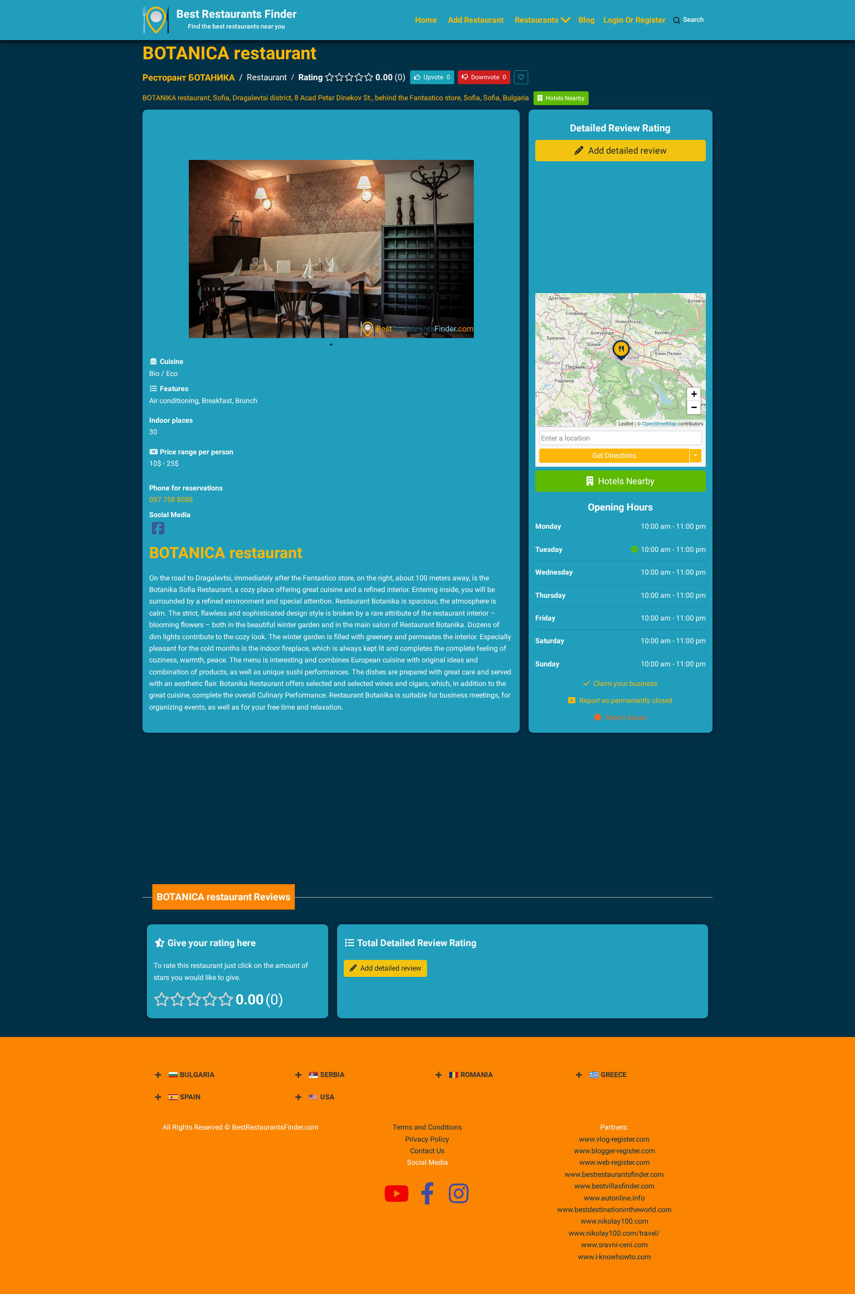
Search (693, 20)
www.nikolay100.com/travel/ (614, 1233)
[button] (621, 360)
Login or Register (634, 19)
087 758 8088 (171, 499)
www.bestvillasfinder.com (614, 1186)
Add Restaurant (476, 19)
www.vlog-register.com (614, 1139)
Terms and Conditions (427, 1127)
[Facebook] (158, 531)
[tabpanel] (331, 249)
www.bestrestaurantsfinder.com (614, 1174)
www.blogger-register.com (614, 1151)
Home (426, 19)
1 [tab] (330, 344)
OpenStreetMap (659, 423)
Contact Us (427, 1151)
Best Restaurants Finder (236, 14)
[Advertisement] (331, 136)
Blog (586, 19)
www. (614, 1198)
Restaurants (536, 19)
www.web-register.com (614, 1162)
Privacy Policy (427, 1139)
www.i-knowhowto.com (614, 1257)
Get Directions (614, 455)
